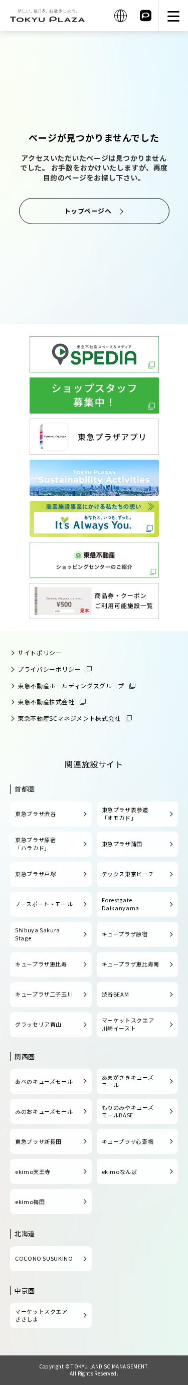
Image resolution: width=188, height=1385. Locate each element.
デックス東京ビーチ (128, 874)
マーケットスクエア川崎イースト (128, 1024)
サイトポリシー (40, 652)
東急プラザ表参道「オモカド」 (125, 814)
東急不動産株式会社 (46, 701)
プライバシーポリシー (49, 669)
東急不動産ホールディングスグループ (71, 685)
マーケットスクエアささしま (41, 1315)
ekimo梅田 (30, 1202)
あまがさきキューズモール (128, 1081)
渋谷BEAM (115, 994)
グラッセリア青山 (38, 1024)
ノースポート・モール (44, 904)
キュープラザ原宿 (125, 934)
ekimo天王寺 (33, 1171)
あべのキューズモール (44, 1081)
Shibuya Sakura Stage (37, 934)
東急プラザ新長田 (38, 1141)
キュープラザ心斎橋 (128, 1141)
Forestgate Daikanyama (120, 904)
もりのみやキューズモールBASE (128, 1111)
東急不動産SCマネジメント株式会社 (69, 718)
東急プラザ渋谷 (35, 814)
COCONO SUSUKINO (44, 1258)
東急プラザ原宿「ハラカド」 (35, 844)
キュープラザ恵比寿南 (130, 964)
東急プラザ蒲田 (122, 844)
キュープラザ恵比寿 (41, 964)
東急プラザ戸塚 (35, 874)
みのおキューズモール (44, 1111)
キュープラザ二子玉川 (44, 994)
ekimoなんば (119, 1171)
